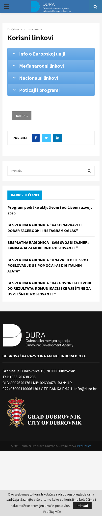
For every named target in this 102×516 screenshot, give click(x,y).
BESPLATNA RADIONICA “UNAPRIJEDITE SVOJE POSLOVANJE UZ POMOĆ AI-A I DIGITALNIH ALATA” (49, 265)
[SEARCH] (89, 171)
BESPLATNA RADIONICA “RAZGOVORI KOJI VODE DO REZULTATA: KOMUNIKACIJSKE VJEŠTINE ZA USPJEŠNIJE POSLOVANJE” (49, 288)
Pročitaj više (52, 511)
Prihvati (82, 505)
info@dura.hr (85, 388)
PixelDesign (84, 446)
